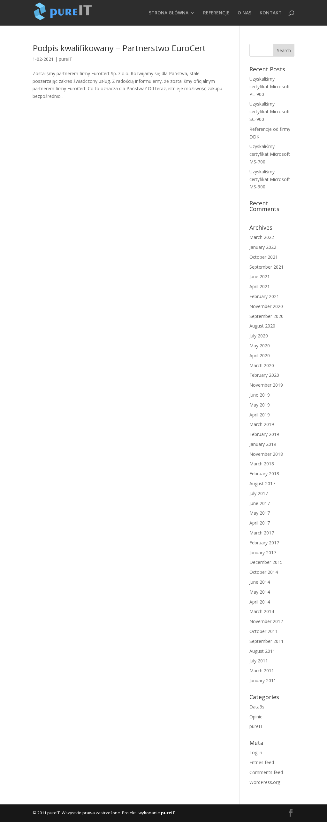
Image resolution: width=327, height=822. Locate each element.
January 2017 (262, 552)
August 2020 (262, 326)
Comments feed (266, 772)
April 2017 (259, 523)
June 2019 (259, 395)
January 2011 (262, 680)
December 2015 (266, 562)
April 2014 (259, 602)
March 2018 (261, 464)
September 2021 (266, 267)
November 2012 (266, 621)
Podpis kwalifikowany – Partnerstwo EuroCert (119, 48)
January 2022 (262, 247)
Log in (255, 752)
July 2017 (258, 493)
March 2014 (261, 611)
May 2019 (259, 405)
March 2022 (261, 237)
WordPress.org (264, 782)
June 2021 (259, 276)
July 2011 (258, 661)
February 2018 (264, 473)
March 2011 (261, 671)
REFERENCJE (216, 13)
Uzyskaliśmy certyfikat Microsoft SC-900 (269, 111)
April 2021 (259, 286)
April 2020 (259, 355)
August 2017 (262, 483)
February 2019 (264, 434)
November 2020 (266, 306)
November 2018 (266, 454)
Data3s (256, 707)
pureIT (65, 59)
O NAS (244, 13)
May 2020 (259, 346)
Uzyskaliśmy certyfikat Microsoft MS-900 (269, 179)
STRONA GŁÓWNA (168, 13)
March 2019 (261, 424)
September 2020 (266, 316)
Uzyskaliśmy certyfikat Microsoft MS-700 (269, 154)
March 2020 (261, 365)
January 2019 (262, 444)
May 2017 (259, 513)
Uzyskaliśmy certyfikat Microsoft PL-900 (269, 86)
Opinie (255, 717)
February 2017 (264, 543)
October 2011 (263, 631)
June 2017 (259, 503)
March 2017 (261, 533)
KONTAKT (271, 13)
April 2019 (259, 415)
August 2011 (262, 651)
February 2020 (264, 375)
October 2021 (263, 257)
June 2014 (259, 582)
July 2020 (258, 336)
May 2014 (259, 592)
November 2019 (266, 385)
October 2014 (263, 572)
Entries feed (261, 762)
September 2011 (266, 641)
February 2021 (264, 296)
